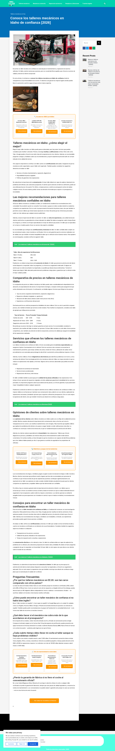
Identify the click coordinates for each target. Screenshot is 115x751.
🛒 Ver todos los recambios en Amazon (44, 700)
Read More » (90, 66)
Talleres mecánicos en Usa (17, 14)
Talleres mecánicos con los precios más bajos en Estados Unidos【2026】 (94, 83)
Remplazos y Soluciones (72, 3)
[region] (21, 739)
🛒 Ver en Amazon (21, 131)
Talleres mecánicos (24, 3)
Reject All (22, 744)
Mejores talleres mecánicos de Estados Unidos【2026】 (93, 62)
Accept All (33, 744)
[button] (104, 3)
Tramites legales (87, 3)
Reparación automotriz (55, 3)
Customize (11, 744)
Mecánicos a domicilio (39, 3)
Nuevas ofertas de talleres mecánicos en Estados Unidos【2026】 (94, 72)
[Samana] (25, 99)
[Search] (99, 43)
